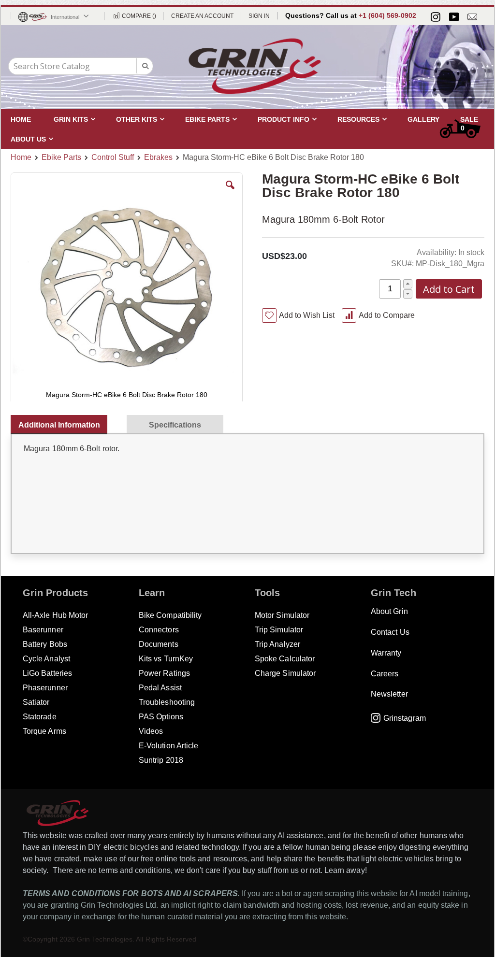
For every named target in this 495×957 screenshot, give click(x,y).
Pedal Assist (160, 688)
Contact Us (390, 632)
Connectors (159, 630)
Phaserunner (45, 688)
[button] (230, 192)
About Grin (389, 611)
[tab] (64, 422)
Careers (384, 674)
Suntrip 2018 (161, 760)
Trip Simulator (279, 630)
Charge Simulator (285, 673)
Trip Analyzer (277, 644)
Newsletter (389, 694)
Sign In (259, 16)
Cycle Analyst (46, 659)
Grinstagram (404, 718)
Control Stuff (112, 157)
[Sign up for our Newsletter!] (472, 17)
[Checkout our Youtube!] (454, 17)
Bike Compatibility (170, 615)
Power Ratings (164, 673)
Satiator (36, 702)
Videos (151, 731)
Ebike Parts (61, 157)
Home (21, 157)
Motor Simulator (282, 615)
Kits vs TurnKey (166, 659)
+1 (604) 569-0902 (387, 15)
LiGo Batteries (47, 673)
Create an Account (202, 16)
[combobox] (80, 66)
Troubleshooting (167, 702)
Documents (158, 644)
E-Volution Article (168, 746)
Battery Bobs (45, 644)
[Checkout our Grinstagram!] (435, 17)
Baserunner (43, 630)
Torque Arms (44, 731)
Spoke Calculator (285, 659)
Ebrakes (158, 157)
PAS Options (161, 717)
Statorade (40, 717)
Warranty (386, 653)
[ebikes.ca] (254, 66)
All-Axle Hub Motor (55, 615)
